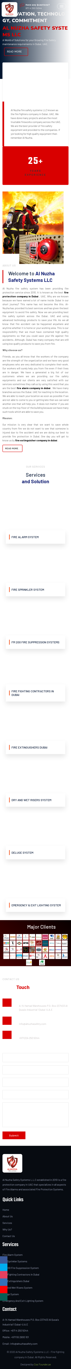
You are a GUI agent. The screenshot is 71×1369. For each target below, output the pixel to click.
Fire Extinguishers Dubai (15, 1281)
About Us (7, 1216)
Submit (14, 1135)
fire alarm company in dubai (34, 388)
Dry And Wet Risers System (17, 1287)
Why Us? (7, 1229)
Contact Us (8, 1236)
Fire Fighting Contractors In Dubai (20, 1274)
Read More (14, 51)
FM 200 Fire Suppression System (20, 1267)
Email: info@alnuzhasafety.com (19, 1343)
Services (7, 1222)
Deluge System (10, 1294)
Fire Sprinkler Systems (14, 1261)
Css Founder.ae (42, 1364)
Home (5, 1209)
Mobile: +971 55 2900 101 (15, 1337)
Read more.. (12, 448)
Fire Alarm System (12, 1254)
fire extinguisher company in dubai (36, 440)
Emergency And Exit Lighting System (22, 1300)
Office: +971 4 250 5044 (15, 1330)
